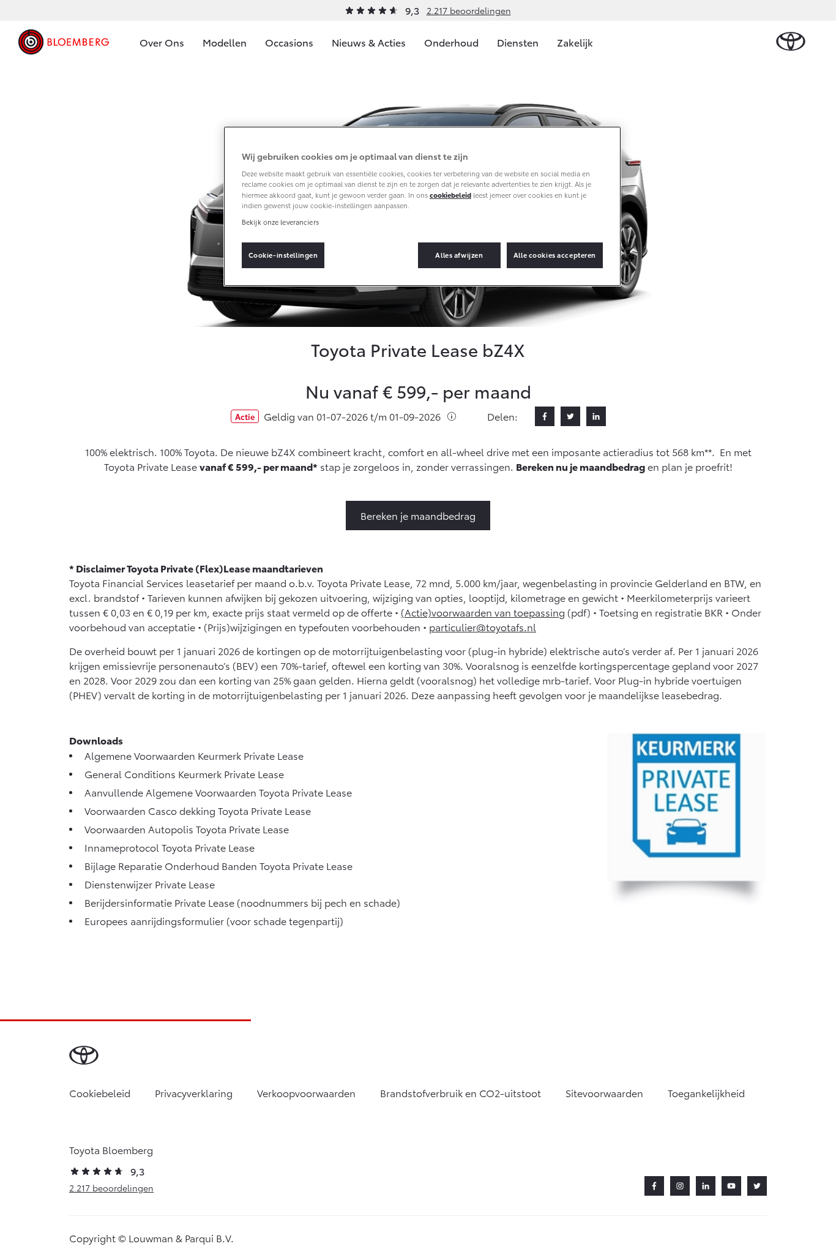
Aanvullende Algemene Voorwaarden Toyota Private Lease (218, 792)
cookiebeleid (450, 195)
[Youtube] (731, 1186)
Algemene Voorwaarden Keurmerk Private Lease (194, 755)
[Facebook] (544, 416)
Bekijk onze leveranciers (280, 222)
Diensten (518, 42)
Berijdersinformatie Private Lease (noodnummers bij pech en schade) (242, 902)
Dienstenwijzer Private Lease (149, 884)
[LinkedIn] (596, 416)
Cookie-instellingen (283, 255)
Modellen (225, 42)
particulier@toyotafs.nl (482, 627)
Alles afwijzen (459, 255)
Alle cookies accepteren (554, 255)
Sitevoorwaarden (604, 1093)
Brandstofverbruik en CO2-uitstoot (460, 1093)
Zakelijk (575, 42)
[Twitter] (570, 416)
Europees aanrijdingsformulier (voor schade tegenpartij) (213, 920)
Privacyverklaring (194, 1093)
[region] (422, 206)
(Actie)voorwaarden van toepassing (483, 612)
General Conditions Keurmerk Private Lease (184, 774)
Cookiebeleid (99, 1093)
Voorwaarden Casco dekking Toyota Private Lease (197, 810)
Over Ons (162, 42)
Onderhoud (451, 42)
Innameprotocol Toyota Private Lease (169, 847)
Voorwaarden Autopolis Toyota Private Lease (186, 829)
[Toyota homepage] (790, 42)
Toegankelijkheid (706, 1093)
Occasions (289, 42)
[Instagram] (680, 1186)
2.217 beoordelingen (469, 10)
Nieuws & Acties (369, 42)
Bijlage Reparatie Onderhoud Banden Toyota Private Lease (218, 865)
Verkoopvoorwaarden (306, 1093)
